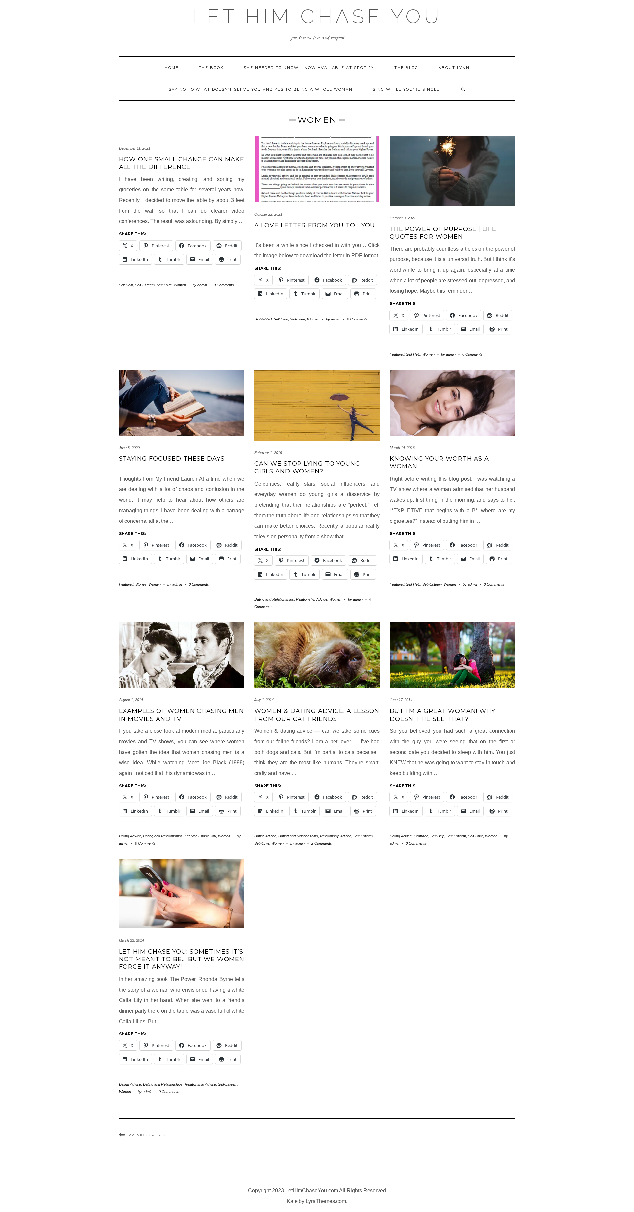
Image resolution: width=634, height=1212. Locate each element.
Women (180, 285)
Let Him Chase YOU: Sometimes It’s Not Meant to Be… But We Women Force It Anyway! (181, 959)
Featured (397, 354)
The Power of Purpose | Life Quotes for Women (443, 232)
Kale (292, 1201)
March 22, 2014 (131, 940)
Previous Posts (146, 1135)
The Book (211, 67)
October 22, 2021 (268, 214)
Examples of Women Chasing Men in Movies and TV (181, 714)
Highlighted (263, 319)
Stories (141, 584)
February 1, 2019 (268, 452)
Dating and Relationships (274, 599)
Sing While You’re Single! (407, 89)
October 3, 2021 (403, 218)
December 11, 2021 (134, 148)
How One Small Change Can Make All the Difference (181, 163)
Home (172, 67)
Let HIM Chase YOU (317, 16)
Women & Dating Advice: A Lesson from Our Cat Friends (316, 714)
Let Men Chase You (200, 836)
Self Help (126, 285)
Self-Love (164, 285)
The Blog (406, 67)
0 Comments (224, 285)
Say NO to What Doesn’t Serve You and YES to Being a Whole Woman (261, 89)
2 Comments (321, 843)
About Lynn (454, 67)
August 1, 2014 (131, 700)
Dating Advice (130, 836)
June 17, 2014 (401, 700)
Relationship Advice (311, 599)
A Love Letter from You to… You (314, 225)
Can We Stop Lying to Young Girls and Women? (307, 467)
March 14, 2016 (402, 448)
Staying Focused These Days (172, 458)
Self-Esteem (145, 285)
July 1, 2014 (264, 700)
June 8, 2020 (129, 448)
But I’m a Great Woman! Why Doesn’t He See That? (442, 714)
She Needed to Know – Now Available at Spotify (309, 67)
